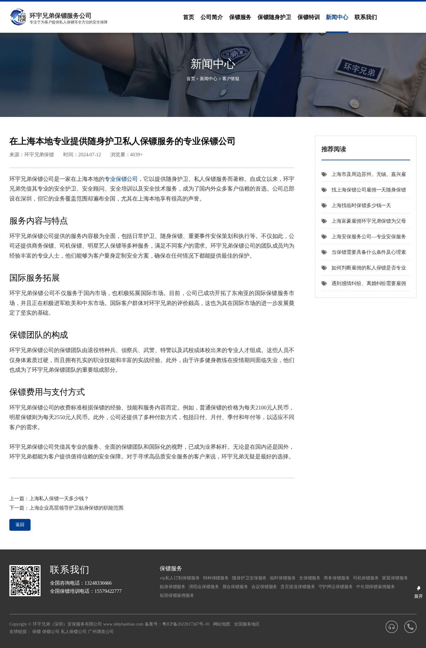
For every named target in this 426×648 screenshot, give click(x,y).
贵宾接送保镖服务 (297, 586)
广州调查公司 (101, 631)
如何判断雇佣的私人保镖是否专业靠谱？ (364, 270)
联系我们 (366, 17)
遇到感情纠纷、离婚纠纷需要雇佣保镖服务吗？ (364, 286)
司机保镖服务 (366, 578)
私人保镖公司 (74, 631)
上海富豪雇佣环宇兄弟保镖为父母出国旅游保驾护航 (364, 223)
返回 (20, 524)
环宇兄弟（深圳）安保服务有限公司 (67, 624)
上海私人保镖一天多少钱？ (59, 498)
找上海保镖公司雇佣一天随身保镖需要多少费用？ (364, 192)
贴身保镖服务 (173, 586)
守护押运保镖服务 (335, 586)
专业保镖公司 (121, 179)
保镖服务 (240, 17)
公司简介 (212, 17)
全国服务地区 (247, 624)
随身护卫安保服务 (249, 578)
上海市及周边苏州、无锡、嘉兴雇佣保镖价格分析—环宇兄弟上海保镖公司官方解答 (364, 177)
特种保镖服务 (216, 578)
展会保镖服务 (235, 586)
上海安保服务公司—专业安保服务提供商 (364, 239)
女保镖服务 (310, 578)
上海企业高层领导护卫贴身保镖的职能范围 (76, 507)
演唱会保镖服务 (204, 586)
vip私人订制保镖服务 (180, 578)
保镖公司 (51, 631)
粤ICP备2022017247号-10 (185, 624)
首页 (188, 17)
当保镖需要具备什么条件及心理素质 (364, 254)
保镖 (36, 631)
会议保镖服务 (264, 586)
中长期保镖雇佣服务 (375, 586)
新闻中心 (337, 17)
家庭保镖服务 (395, 578)
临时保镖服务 (283, 578)
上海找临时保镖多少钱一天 (361, 205)
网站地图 (221, 624)
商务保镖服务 (337, 578)
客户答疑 (231, 78)
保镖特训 (309, 17)
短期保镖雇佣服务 (177, 595)
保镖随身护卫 (274, 17)
